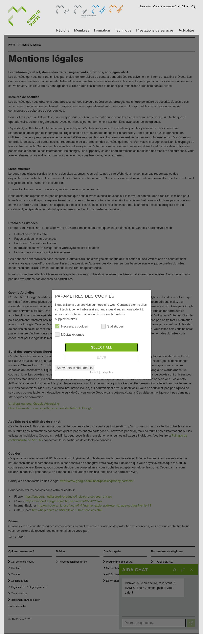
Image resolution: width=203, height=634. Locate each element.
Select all (101, 347)
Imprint (94, 372)
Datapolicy (107, 372)
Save (101, 357)
